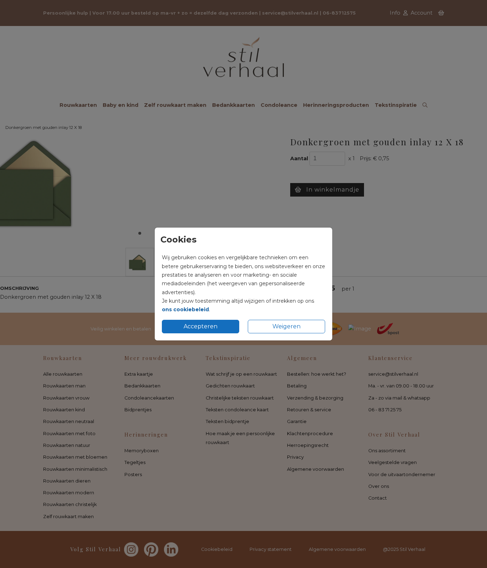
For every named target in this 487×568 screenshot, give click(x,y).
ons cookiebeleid (185, 309)
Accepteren (200, 326)
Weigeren (286, 326)
